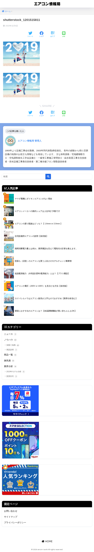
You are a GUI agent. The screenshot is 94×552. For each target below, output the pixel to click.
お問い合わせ (10, 511)
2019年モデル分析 (15, 371)
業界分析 (10, 366)
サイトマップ (10, 517)
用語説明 (11, 350)
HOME (48, 541)
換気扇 (9, 360)
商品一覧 (10, 354)
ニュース (10, 334)
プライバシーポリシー (15, 522)
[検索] (48, 176)
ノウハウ (10, 340)
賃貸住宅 (11, 376)
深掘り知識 (12, 345)
